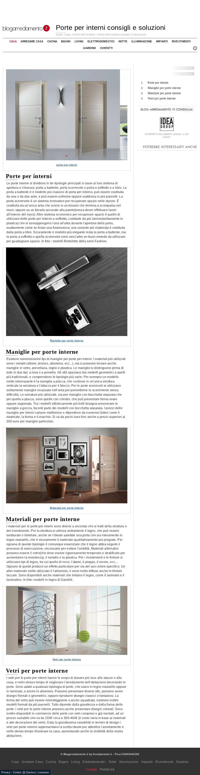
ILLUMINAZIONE (141, 41)
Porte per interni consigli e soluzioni (121, 35)
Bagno (63, 761)
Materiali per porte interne (164, 93)
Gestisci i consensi (37, 772)
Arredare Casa (32, 761)
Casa (15, 761)
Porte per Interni (83, 35)
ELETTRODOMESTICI (101, 41)
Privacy (5, 772)
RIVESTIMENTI (181, 41)
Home (59, 35)
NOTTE (123, 41)
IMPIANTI (162, 41)
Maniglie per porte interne (164, 88)
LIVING (79, 41)
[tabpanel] (66, 119)
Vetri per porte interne (162, 98)
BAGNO (66, 41)
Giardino (182, 761)
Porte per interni (158, 82)
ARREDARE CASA (32, 41)
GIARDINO (89, 48)
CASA (67, 35)
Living (75, 761)
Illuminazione (128, 761)
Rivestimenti (164, 761)
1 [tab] (67, 156)
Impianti (147, 761)
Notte (112, 761)
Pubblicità (107, 769)
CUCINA (52, 41)
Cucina (51, 761)
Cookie (17, 772)
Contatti (106, 48)
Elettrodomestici (94, 761)
